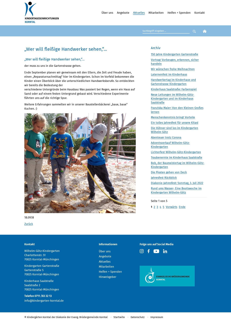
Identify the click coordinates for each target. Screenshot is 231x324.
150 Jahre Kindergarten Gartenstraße (174, 54)
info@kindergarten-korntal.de (44, 300)
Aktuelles (139, 12)
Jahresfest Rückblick (164, 177)
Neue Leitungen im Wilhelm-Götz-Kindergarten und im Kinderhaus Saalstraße (172, 98)
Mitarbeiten (156, 12)
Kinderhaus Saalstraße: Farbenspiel (174, 89)
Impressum (156, 317)
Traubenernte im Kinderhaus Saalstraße (176, 157)
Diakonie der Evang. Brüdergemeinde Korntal (82, 317)
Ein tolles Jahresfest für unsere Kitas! (174, 122)
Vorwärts (171, 207)
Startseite (119, 317)
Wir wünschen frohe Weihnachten (173, 69)
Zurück (28, 224)
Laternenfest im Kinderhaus (169, 74)
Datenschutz (138, 317)
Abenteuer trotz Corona (166, 137)
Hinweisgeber (107, 277)
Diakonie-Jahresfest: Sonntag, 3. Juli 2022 (177, 183)
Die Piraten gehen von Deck (169, 172)
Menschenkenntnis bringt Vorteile (173, 117)
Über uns (107, 12)
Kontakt (199, 12)
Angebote (123, 12)
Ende (182, 207)
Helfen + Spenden (179, 12)
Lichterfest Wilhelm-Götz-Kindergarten (176, 152)
